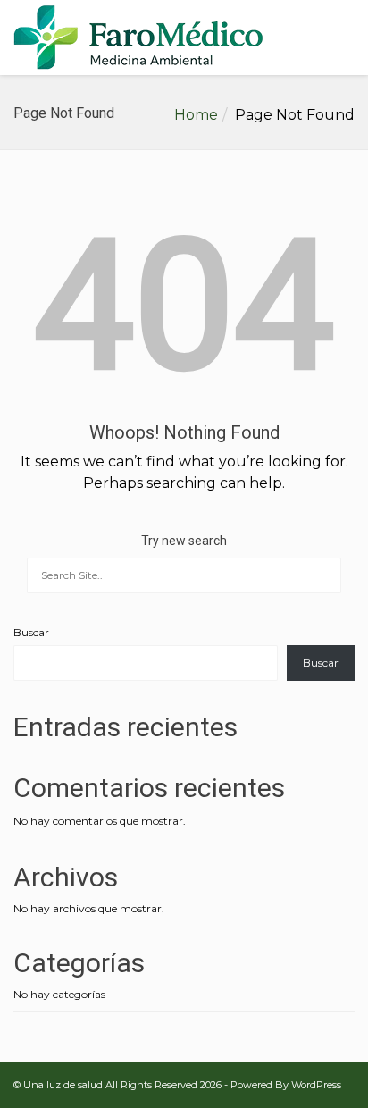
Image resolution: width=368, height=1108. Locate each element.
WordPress (316, 1085)
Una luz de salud (63, 1085)
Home (196, 114)
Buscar (31, 632)
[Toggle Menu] (342, 38)
